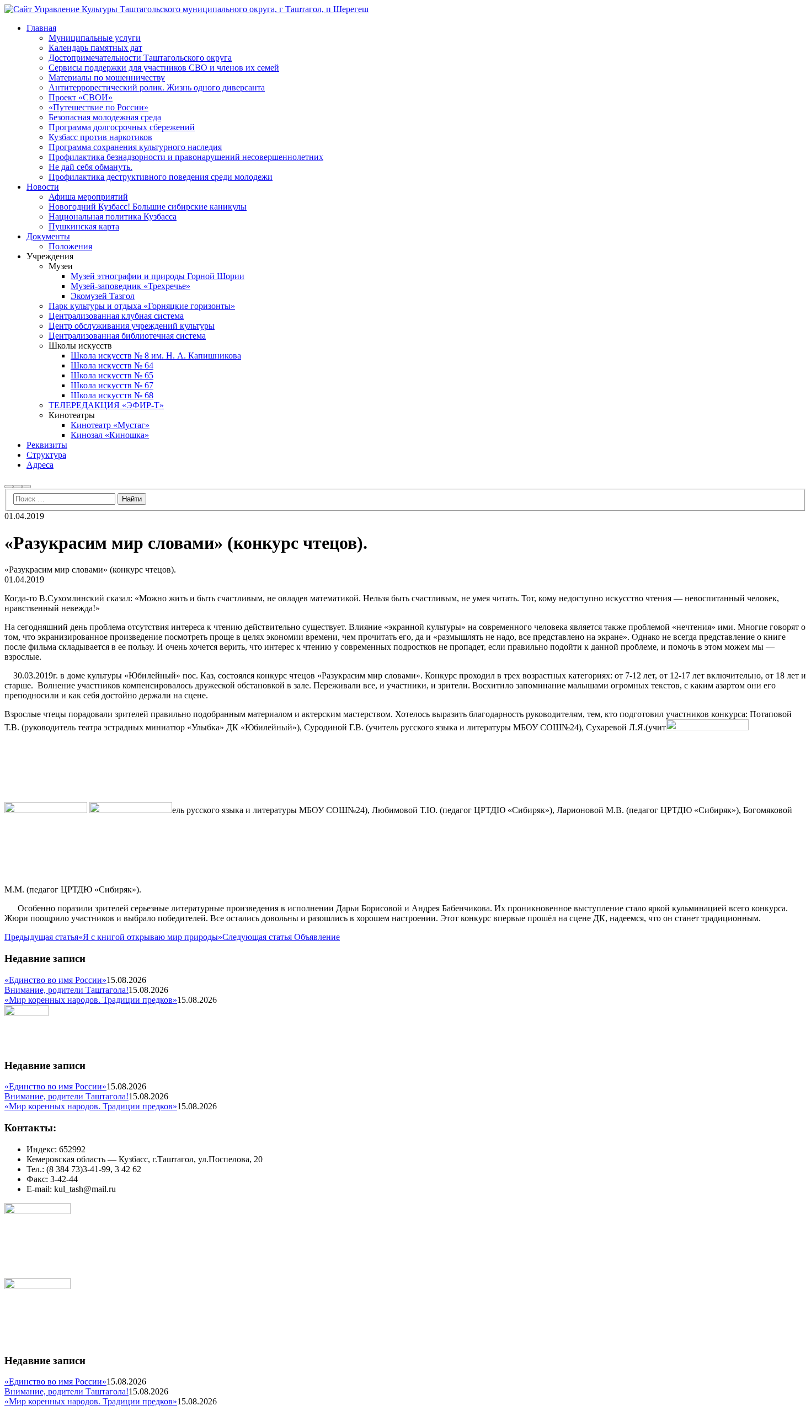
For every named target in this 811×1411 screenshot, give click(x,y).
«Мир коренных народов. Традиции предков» (90, 999)
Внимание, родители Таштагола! (66, 990)
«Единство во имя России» (55, 980)
